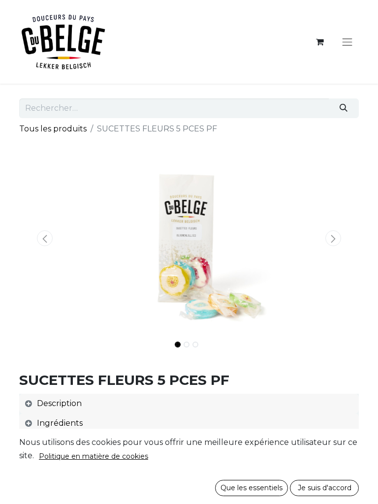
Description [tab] (59, 403)
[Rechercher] (344, 108)
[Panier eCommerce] (320, 42)
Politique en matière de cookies (93, 456)
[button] (44, 238)
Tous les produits (53, 128)
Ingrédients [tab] (60, 423)
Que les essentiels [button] (251, 487)
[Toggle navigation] (347, 42)
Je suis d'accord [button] (324, 487)
